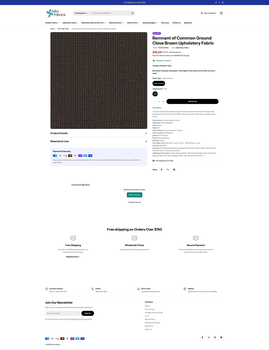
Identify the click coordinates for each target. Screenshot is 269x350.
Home (52, 29)
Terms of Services (73, 319)
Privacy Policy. (87, 319)
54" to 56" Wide (63, 29)
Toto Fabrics (55, 344)
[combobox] (103, 13)
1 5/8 (155, 94)
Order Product (158, 83)
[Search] (132, 13)
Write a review (134, 195)
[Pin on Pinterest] (174, 169)
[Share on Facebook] (161, 169)
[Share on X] (167, 169)
